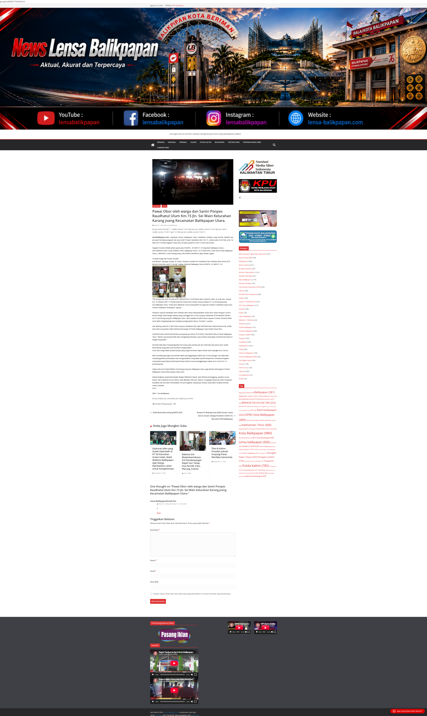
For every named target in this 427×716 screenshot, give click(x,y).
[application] (174, 663)
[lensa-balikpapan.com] (152, 145)
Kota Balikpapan (255, 433)
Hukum (193, 142)
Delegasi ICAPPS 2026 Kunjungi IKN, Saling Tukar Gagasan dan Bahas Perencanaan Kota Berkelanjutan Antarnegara (193, 6)
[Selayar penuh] (195, 674)
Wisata (241, 379)
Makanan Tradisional (246, 320)
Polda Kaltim (205, 142)
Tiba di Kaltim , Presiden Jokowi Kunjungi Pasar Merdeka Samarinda (221, 453)
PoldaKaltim (243, 346)
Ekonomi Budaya (245, 283)
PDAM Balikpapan (245, 327)
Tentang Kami (234, 142)
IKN (264, 420)
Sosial (241, 364)
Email (153, 571)
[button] (407, 711)
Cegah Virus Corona (269, 406)
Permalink (183, 504)
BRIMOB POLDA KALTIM (259, 402)
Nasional (172, 142)
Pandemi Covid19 (250, 446)
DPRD (253, 410)
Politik (241, 349)
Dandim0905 (244, 410)
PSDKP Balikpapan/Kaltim (248, 357)
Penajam (242, 338)
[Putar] (153, 674)
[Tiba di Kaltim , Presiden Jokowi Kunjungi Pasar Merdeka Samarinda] (222, 432)
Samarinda (250, 473)
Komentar (155, 530)
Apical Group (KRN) (246, 258)
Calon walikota (255, 406)
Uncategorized (244, 375)
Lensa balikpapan (254, 442)
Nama (153, 560)
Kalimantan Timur (256, 425)
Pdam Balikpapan (267, 446)
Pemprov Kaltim (244, 335)
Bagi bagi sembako (246, 393)
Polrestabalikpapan (249, 470)
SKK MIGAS (261, 473)
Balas (159, 513)
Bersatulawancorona (248, 399)
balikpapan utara (270, 396)
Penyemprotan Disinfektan (253, 461)
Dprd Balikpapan (245, 280)
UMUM (164, 206)
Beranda (160, 142)
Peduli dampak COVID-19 (248, 449)
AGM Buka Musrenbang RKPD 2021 (168, 412)
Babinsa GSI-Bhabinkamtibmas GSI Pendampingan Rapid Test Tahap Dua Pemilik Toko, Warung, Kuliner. (192, 461)
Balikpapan (219, 142)
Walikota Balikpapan (255, 476)
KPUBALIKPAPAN (245, 438)
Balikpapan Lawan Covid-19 (251, 396)
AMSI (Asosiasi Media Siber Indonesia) (252, 254)
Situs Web (154, 582)
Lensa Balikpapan (171, 225)
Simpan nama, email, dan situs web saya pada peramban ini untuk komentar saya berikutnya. (192, 594)
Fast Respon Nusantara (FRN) (249, 287)
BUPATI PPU (244, 406)
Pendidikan (243, 342)
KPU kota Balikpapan (263, 437)
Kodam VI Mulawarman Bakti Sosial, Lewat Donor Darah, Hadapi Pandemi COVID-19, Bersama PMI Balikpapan (215, 415)
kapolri (254, 429)
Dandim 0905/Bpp (245, 276)
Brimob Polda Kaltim (246, 272)
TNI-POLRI (243, 368)
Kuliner (241, 313)
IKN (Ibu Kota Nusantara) (248, 294)
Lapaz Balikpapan (245, 316)
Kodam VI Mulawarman (247, 302)
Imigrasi (242, 298)
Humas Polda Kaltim (254, 420)
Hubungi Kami (163, 147)
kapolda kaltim (245, 429)
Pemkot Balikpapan (246, 331)
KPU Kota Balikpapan (246, 305)
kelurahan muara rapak (267, 429)
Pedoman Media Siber (252, 142)
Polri (261, 470)
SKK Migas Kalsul (245, 360)
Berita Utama (244, 265)
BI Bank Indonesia (245, 269)
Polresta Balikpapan (246, 353)
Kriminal (183, 142)
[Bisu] (192, 674)
